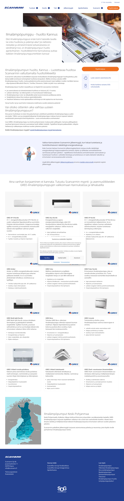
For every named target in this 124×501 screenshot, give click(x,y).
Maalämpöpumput (105, 472)
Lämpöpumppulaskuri (106, 481)
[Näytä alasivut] (37, 8)
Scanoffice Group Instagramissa (58, 468)
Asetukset (77, 258)
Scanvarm (96, 8)
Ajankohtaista (83, 8)
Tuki (55, 8)
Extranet (117, 2)
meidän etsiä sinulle (86, 162)
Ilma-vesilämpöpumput (107, 470)
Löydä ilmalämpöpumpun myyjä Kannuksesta (45, 130)
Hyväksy (47, 258)
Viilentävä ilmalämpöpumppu (109, 468)
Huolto (44, 8)
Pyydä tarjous (113, 8)
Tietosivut (102, 477)
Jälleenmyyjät (68, 8)
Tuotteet (32, 8)
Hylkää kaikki (62, 258)
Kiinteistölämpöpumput (107, 474)
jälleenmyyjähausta (67, 162)
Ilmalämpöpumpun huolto (108, 479)
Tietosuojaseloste (65, 262)
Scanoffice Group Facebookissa (58, 466)
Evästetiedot (57, 262)
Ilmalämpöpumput (105, 466)
